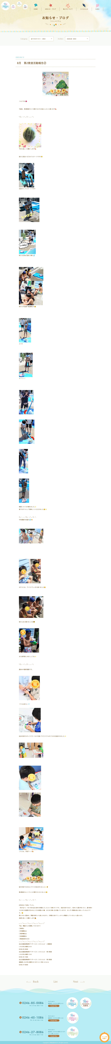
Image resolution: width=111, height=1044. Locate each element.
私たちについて (68, 9)
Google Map (54, 1006)
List (55, 981)
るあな (97, 9)
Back (35, 981)
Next (75, 981)
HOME (36, 9)
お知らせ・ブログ (50, 9)
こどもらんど (84, 9)
